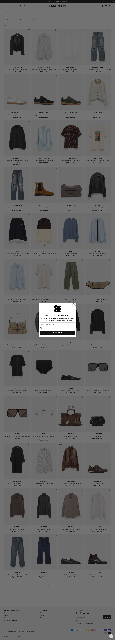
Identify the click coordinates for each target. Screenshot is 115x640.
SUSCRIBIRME (57, 333)
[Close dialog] (74, 304)
